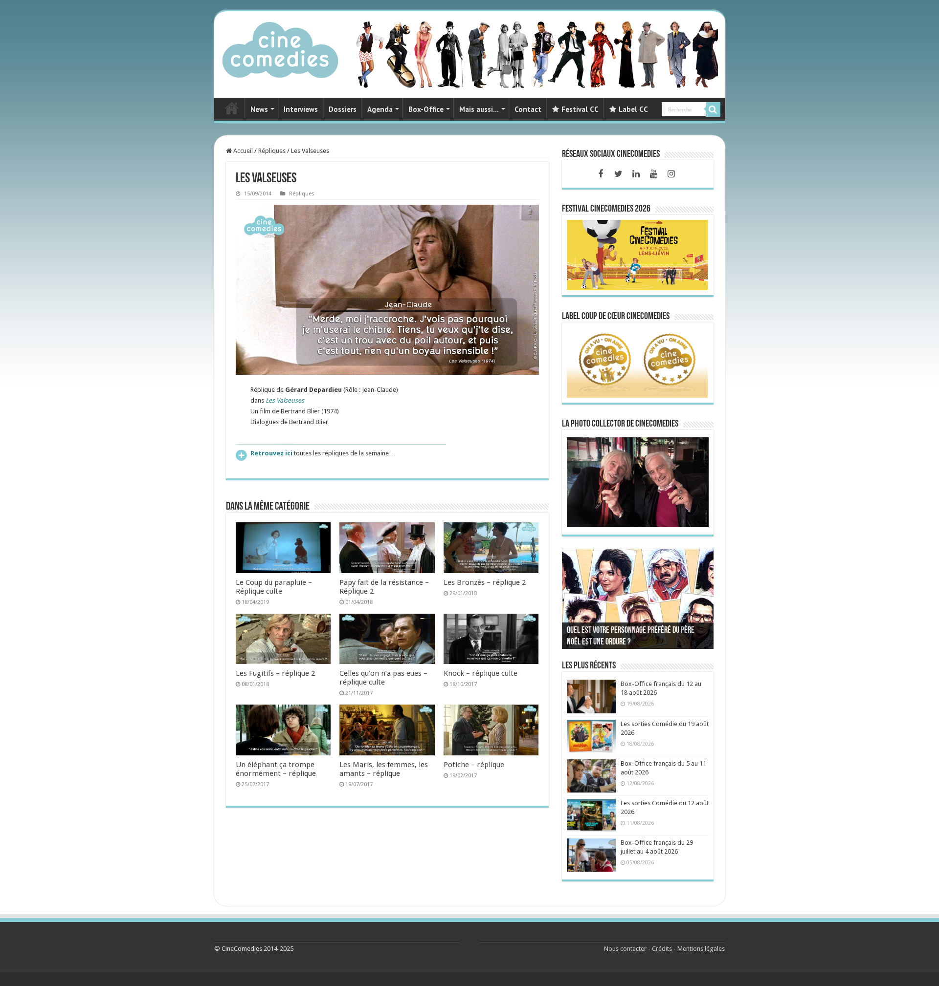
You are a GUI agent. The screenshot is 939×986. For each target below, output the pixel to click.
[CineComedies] (280, 48)
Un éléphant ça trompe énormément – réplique (276, 769)
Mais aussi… (479, 109)
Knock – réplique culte (480, 673)
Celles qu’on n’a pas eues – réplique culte (383, 677)
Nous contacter (625, 948)
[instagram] (671, 174)
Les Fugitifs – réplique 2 (275, 673)
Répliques (272, 150)
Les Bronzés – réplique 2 (485, 582)
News (259, 109)
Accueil (242, 150)
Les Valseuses (285, 400)
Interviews (301, 109)
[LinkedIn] (636, 174)
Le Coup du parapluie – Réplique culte (274, 587)
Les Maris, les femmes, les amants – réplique (383, 769)
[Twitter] (618, 174)
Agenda (380, 109)
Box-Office (426, 109)
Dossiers (343, 109)
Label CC (633, 109)
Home (232, 108)
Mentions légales (701, 948)
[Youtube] (653, 174)
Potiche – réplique (474, 764)
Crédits (662, 948)
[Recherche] (713, 109)
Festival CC (580, 109)
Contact (527, 109)
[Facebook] (600, 174)
